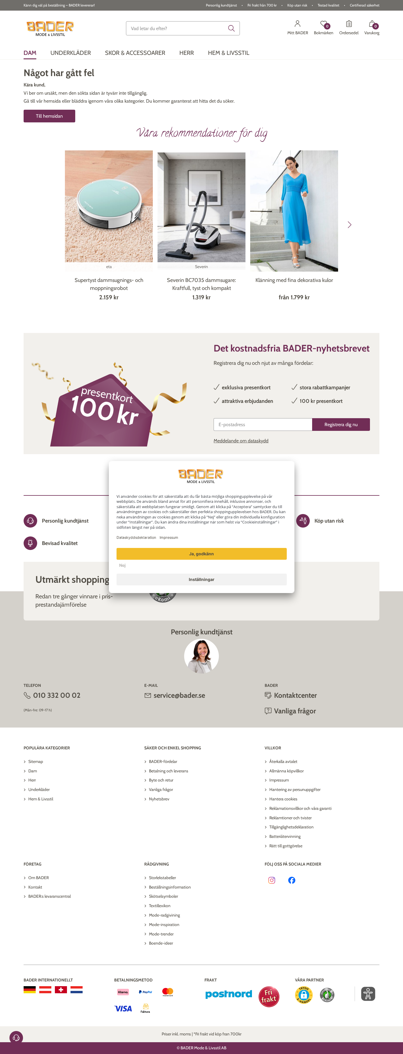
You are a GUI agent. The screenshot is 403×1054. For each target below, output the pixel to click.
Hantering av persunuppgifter (294, 789)
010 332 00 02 (57, 695)
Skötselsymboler (163, 896)
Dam (32, 771)
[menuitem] (30, 52)
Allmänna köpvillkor (286, 771)
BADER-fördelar (163, 761)
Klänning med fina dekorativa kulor (294, 280)
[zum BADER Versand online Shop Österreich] (45, 989)
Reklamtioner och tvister (290, 817)
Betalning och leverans (168, 771)
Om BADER (38, 877)
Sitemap (35, 761)
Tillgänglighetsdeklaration (291, 827)
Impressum (279, 780)
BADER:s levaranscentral (49, 896)
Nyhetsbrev (159, 799)
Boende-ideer (161, 943)
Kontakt (35, 887)
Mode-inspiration (164, 924)
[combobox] (183, 28)
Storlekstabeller (162, 877)
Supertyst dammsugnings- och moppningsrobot (109, 284)
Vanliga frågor (161, 789)
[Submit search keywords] (231, 28)
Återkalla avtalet (283, 761)
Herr (32, 780)
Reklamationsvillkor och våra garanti (300, 808)
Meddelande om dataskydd (241, 441)
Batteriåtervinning (285, 836)
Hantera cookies (283, 799)
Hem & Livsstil (40, 799)
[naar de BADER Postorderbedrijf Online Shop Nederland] (77, 989)
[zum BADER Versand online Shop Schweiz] (61, 989)
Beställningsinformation (170, 887)
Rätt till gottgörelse (285, 845)
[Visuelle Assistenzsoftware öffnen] (365, 993)
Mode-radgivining (164, 915)
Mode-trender (161, 934)
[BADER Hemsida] (51, 28)
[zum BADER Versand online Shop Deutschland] (30, 989)
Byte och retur (161, 780)
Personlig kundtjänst (221, 5)
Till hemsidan (49, 116)
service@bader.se (179, 695)
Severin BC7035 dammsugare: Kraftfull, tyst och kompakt (201, 284)
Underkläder (39, 789)
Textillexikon (160, 905)
